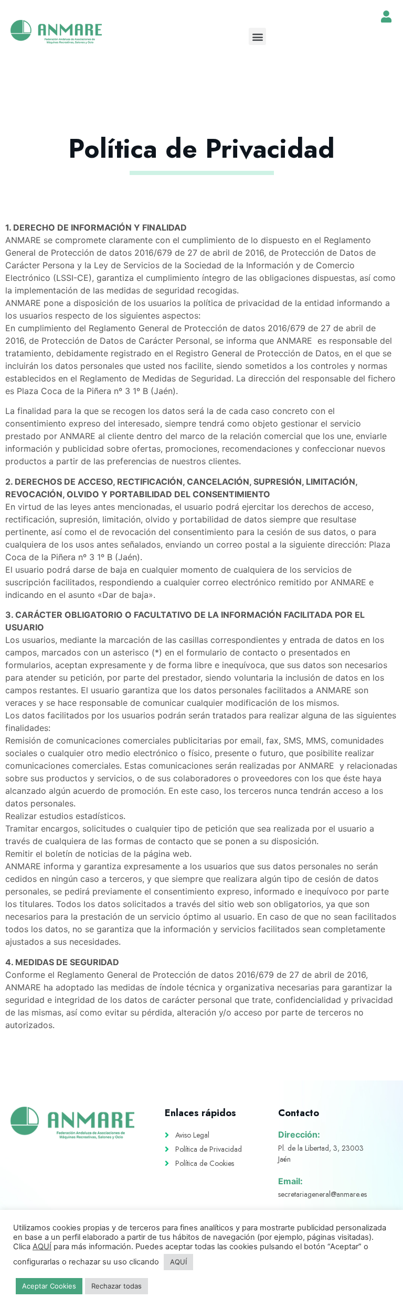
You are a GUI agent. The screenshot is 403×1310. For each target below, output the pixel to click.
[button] (257, 36)
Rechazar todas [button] (116, 1286)
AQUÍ (42, 1246)
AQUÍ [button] (178, 1262)
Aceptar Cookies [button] (49, 1286)
